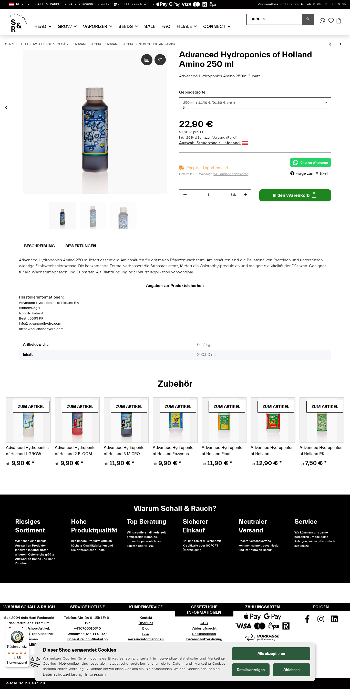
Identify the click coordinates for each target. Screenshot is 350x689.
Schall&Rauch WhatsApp (87, 639)
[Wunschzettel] (331, 21)
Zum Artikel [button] (31, 406)
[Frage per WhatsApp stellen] (310, 162)
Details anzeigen (251, 670)
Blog (145, 628)
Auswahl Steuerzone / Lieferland (210, 143)
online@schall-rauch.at (124, 4)
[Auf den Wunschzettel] (160, 59)
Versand (219, 138)
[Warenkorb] (338, 21)
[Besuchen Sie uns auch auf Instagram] (321, 621)
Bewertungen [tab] (80, 246)
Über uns (146, 623)
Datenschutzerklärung (204, 639)
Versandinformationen (146, 639)
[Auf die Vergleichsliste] (146, 59)
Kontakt (146, 618)
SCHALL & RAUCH (46, 4)
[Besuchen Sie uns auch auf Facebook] (307, 621)
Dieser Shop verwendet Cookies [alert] (79, 650)
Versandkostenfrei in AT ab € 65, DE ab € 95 (302, 4)
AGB (204, 623)
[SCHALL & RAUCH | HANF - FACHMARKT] (17, 23)
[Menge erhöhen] (245, 195)
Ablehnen (291, 670)
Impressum (95, 674)
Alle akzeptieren (271, 654)
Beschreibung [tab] (39, 246)
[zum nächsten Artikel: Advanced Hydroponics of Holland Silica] (340, 44)
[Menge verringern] (185, 195)
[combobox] (255, 102)
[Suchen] (308, 19)
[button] (15, 4)
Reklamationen (204, 634)
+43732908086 (80, 4)
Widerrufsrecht (204, 628)
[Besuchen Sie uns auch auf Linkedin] (334, 621)
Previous (6, 107)
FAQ (165, 26)
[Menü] (26, 631)
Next (183, 107)
